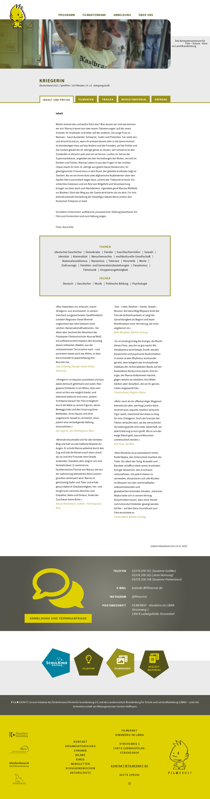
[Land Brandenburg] (19, 779)
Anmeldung (122, 15)
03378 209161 (129, 775)
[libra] (19, 749)
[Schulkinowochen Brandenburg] (55, 663)
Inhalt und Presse (56, 99)
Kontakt (80, 742)
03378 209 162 (141, 575)
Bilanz (80, 755)
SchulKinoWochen (80, 768)
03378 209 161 (141, 571)
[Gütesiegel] (88, 663)
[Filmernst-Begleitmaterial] (154, 663)
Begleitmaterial (134, 99)
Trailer (107, 99)
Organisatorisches (80, 746)
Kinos (80, 759)
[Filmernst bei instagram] (129, 784)
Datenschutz (80, 773)
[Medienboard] (19, 764)
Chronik (80, 750)
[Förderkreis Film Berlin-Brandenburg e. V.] (19, 734)
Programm (66, 15)
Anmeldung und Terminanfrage (58, 618)
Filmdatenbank (94, 15)
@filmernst (139, 596)
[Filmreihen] (121, 663)
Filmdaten (86, 99)
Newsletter (80, 764)
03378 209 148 (141, 579)
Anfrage (161, 99)
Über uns (146, 15)
